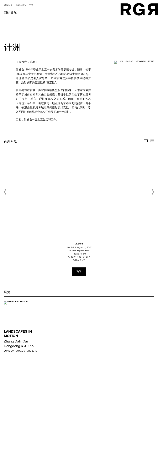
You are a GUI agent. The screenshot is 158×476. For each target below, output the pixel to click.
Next (152, 192)
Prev (5, 192)
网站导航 (10, 13)
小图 (152, 141)
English (8, 5)
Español (21, 5)
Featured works (146, 141)
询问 (79, 272)
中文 (31, 5)
